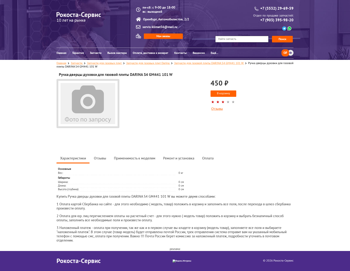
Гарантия (78, 53)
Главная (61, 53)
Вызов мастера (117, 53)
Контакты (180, 53)
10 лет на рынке (71, 21)
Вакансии (199, 53)
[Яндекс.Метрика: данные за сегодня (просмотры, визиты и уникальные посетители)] (182, 261)
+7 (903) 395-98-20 (276, 20)
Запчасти (96, 53)
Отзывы (217, 109)
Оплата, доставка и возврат (150, 53)
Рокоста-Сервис (79, 261)
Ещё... (214, 53)
